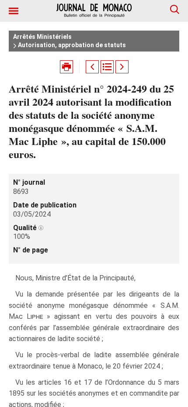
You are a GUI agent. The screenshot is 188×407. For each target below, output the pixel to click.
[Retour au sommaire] (107, 66)
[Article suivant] (122, 66)
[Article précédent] (92, 66)
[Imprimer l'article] (66, 66)
